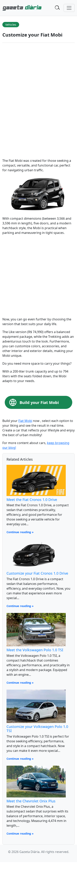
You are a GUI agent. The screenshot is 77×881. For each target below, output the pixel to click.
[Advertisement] (38, 276)
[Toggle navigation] (69, 8)
